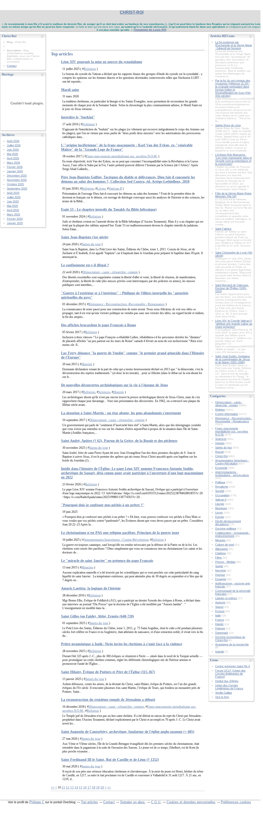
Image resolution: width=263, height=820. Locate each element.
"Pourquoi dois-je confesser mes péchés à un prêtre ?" (102, 505)
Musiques (221, 508)
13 (72, 787)
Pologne (220, 628)
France (219, 619)
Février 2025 (15, 218)
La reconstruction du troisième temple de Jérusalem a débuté (108, 700)
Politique (88, 124)
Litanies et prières (226, 598)
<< (52, 787)
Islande (219, 651)
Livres (101, 188)
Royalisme (221, 486)
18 (93, 787)
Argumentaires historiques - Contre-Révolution (116, 539)
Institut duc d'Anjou (226, 681)
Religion (90, 69)
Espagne (220, 579)
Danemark (221, 632)
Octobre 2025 (15, 184)
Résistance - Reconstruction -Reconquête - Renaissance (127, 304)
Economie (221, 467)
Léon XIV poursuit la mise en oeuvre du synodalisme (101, 62)
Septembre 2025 (17, 188)
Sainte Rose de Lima (228, 125)
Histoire (86, 364)
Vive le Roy (222, 697)
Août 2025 (13, 192)
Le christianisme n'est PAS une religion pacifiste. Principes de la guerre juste (120, 533)
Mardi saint (70, 90)
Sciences (104, 392)
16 (85, 787)
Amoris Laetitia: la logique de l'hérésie (91, 588)
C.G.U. (156, 802)
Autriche (220, 602)
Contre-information (226, 413)
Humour (220, 574)
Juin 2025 (13, 201)
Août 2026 (13, 141)
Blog (9, 42)
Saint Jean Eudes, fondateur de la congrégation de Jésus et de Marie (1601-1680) (232, 359)
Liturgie (219, 503)
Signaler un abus (133, 802)
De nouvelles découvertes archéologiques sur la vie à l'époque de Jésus (114, 385)
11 (63, 787)
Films (218, 557)
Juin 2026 (13, 149)
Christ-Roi (221, 456)
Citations (220, 553)
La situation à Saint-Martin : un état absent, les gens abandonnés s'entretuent (121, 413)
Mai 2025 (12, 205)
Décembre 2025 (17, 175)
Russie (219, 451)
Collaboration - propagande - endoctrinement (232, 534)
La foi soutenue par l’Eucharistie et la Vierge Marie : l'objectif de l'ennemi (233, 45)
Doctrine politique (225, 528)
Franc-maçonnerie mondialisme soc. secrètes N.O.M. (121, 156)
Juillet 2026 (14, 145)
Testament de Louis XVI (150, 29)
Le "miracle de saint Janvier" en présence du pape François (107, 561)
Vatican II (115, 188)
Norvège (220, 570)
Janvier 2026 (15, 171)
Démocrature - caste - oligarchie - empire (110, 272)
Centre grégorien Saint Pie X (232, 666)
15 (80, 787)
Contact (12, 65)
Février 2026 (15, 166)
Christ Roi (62, 38)
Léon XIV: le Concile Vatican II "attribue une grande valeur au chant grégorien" (233, 323)
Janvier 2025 (15, 223)
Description (14, 50)
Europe (219, 516)
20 (102, 787)
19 (98, 787)
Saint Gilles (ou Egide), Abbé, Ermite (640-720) (97, 616)
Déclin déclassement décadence (228, 523)
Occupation (222, 495)
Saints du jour (91, 244)
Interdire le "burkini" (78, 117)
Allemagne (221, 548)
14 (76, 787)
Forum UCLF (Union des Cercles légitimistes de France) (230, 673)
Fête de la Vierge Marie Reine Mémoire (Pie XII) (233, 195)
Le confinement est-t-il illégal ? (85, 265)
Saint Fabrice (223, 228)
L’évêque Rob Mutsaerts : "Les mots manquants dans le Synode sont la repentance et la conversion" (233, 159)
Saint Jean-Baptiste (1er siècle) (84, 237)
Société (219, 490)
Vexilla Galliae (223, 692)
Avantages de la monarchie (232, 644)
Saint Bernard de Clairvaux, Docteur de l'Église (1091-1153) (232, 288)
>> (109, 787)
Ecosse (220, 611)
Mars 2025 (13, 214)
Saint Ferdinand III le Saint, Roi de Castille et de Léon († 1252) (110, 759)
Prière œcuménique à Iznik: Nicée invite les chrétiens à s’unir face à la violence (121, 644)
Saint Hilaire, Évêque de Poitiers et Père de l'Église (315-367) (108, 672)
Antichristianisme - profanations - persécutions (232, 474)
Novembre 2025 (17, 179)
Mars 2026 (13, 162)
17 (89, 787)
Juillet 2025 (14, 197)
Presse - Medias (225, 561)
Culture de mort (224, 544)
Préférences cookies (236, 802)
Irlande (219, 624)
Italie (218, 615)
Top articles (89, 802)
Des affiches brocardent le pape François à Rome (98, 325)
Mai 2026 (12, 154)
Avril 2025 (13, 210)
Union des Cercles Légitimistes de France (229, 687)
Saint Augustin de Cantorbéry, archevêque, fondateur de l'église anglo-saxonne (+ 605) (127, 732)
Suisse (219, 606)
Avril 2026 (13, 158)
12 (67, 787)
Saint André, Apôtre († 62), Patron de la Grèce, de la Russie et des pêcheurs (119, 441)
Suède (219, 566)
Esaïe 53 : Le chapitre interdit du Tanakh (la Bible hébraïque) (109, 209)
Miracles (87, 567)
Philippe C (36, 802)
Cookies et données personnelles (191, 802)
